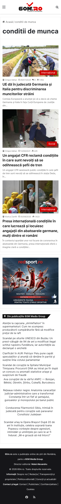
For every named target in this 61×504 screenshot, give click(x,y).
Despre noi (22, 474)
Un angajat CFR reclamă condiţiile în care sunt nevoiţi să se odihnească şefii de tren (30, 160)
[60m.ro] (30, 7)
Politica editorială (26, 479)
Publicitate (34, 484)
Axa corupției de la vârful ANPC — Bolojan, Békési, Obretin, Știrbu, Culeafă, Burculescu (29, 381)
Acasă (9, 21)
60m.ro (20, 469)
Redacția (34, 474)
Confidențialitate (49, 484)
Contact (23, 484)
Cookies (30, 489)
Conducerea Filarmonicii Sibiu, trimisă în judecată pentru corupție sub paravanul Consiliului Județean (29, 411)
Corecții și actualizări (46, 479)
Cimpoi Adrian (11, 80)
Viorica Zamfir (11, 216)
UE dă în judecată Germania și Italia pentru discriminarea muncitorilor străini (27, 89)
